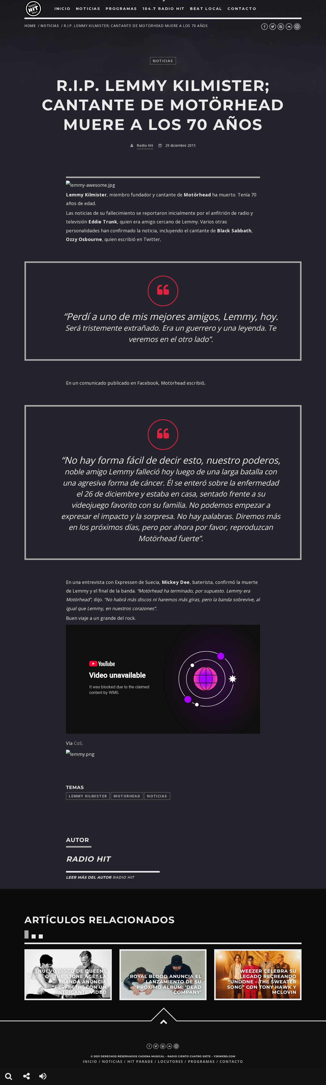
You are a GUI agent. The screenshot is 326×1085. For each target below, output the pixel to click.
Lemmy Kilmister (88, 796)
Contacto (231, 1061)
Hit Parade (140, 1061)
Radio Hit (145, 145)
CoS (78, 743)
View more (68, 974)
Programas (201, 1061)
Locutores (170, 1061)
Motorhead (127, 796)
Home (30, 25)
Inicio (90, 1061)
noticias (49, 25)
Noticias (157, 796)
